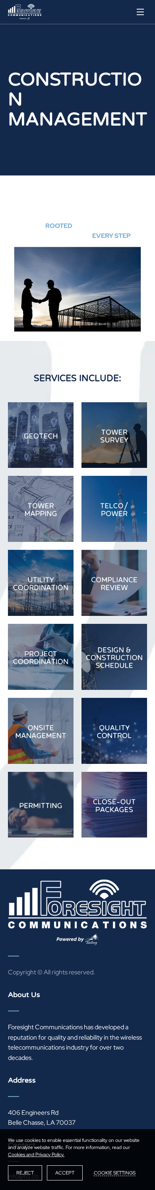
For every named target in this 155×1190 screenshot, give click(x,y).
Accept (64, 1173)
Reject (25, 1173)
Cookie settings (115, 1173)
